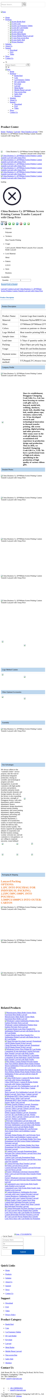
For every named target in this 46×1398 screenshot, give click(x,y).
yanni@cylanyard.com (14, 1379)
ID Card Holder (19, 82)
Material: (8, 228)
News (12, 110)
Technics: (8, 236)
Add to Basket (12, 284)
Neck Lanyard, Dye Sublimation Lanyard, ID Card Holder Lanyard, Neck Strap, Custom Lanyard (23, 1093)
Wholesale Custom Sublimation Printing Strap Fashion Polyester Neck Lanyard (21, 1026)
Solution (13, 98)
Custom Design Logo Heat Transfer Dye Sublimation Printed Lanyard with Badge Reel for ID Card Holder (22, 1037)
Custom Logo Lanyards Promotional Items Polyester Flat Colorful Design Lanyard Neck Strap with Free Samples (23, 1159)
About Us (13, 100)
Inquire (3, 284)
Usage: (7, 244)
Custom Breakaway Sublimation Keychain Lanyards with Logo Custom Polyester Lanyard (21, 1197)
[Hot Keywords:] (24, 4)
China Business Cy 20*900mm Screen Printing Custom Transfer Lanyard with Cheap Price (22, 290)
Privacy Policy (10, 1315)
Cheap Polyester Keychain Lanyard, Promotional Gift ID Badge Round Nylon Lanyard (22, 1046)
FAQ (16, 106)
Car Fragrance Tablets (22, 80)
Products (13, 74)
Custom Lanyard (13, 289)
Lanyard (17, 86)
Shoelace (17, 96)
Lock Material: (10, 254)
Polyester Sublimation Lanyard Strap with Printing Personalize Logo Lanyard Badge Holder (22, 1126)
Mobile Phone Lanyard (22, 90)
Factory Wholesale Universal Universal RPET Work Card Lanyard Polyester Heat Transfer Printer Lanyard (23, 1180)
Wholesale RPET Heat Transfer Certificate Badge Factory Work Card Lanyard (22, 1101)
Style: (7, 269)
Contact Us (14, 112)
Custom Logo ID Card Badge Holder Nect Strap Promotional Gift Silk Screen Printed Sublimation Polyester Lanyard (22, 1147)
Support (12, 102)
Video (16, 108)
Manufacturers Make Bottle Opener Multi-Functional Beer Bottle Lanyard (20, 1018)
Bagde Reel (18, 76)
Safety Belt (18, 94)
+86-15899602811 (16, 1388)
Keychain (17, 84)
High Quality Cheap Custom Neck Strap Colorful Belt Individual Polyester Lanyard (22, 1205)
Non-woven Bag (20, 92)
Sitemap (19, 1396)
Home (12, 72)
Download (18, 104)
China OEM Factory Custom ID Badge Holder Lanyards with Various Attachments (21, 1083)
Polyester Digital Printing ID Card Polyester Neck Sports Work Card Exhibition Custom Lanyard (22, 1136)
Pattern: (8, 261)
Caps (16, 78)
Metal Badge (18, 88)
